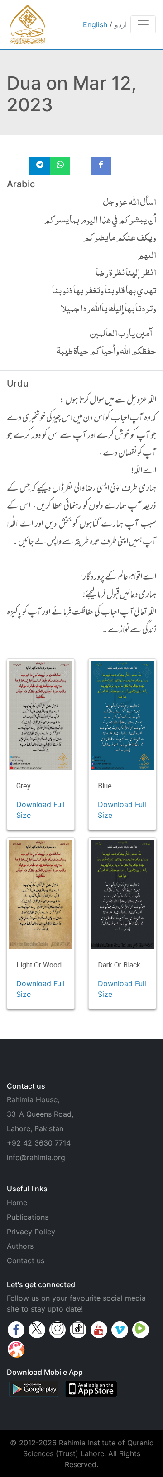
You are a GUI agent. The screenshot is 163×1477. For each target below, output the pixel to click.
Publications (27, 1217)
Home (17, 1202)
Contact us (25, 1260)
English (95, 24)
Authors (20, 1245)
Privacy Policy (31, 1231)
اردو (121, 24)
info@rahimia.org (36, 1157)
